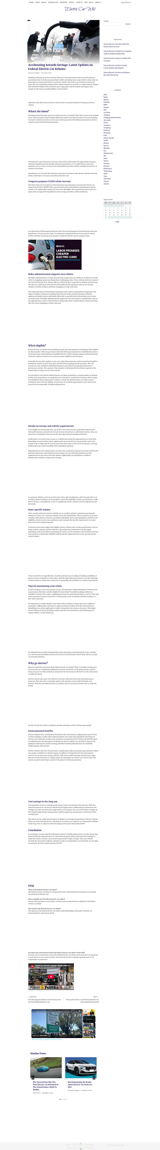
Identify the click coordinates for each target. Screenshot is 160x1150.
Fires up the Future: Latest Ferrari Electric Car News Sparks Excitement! (82, 999)
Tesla (105, 174)
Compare (107, 125)
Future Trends (109, 138)
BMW (105, 105)
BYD (105, 110)
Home (31, 2)
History (106, 143)
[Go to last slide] (33, 1078)
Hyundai (107, 148)
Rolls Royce (108, 168)
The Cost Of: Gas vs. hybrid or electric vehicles (53, 1012)
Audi (105, 95)
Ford (105, 135)
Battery (106, 100)
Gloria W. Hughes (35, 73)
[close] (80, 1143)
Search (106, 21)
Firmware (107, 133)
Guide (106, 140)
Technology (53, 2)
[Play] (89, 1026)
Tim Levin (37, 1093)
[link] (34, 1012)
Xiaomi (106, 184)
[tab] (61, 1099)
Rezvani (106, 166)
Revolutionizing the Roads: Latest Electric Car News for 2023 (80, 1084)
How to (79, 2)
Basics (43, 2)
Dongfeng (107, 128)
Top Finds (107, 179)
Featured (107, 130)
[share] (79, 1011)
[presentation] (46, 1067)
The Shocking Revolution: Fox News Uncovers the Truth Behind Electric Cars (44, 999)
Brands (106, 107)
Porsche (106, 163)
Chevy (106, 123)
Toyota (106, 181)
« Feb (117, 222)
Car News (31, 61)
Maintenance (108, 153)
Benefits (63, 2)
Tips (86, 2)
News (37, 2)
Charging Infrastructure (112, 117)
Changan (107, 115)
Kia (105, 151)
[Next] (94, 1078)
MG (105, 156)
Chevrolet (107, 120)
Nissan (106, 161)
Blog (91, 2)
